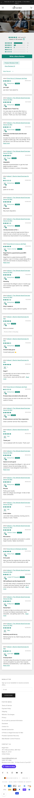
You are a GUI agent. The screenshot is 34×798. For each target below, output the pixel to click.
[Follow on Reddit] (21, 773)
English (25, 778)
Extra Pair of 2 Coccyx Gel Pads (16, 244)
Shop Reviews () (10, 66)
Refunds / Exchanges (8, 714)
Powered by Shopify (24, 782)
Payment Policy (6, 708)
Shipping (4, 711)
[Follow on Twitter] (7, 773)
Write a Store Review (17, 56)
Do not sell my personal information (12, 720)
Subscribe (8, 695)
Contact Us (5, 726)
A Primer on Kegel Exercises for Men (12, 732)
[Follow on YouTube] (17, 773)
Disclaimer (5, 723)
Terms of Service (7, 705)
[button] (8, 43)
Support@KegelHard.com (9, 758)
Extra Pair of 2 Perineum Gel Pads (17, 78)
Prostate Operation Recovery (10, 735)
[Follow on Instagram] (12, 773)
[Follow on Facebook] (3, 773)
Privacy (4, 717)
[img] (17, 37)
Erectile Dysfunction (8, 729)
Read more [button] (6, 143)
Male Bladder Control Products (11, 738)
